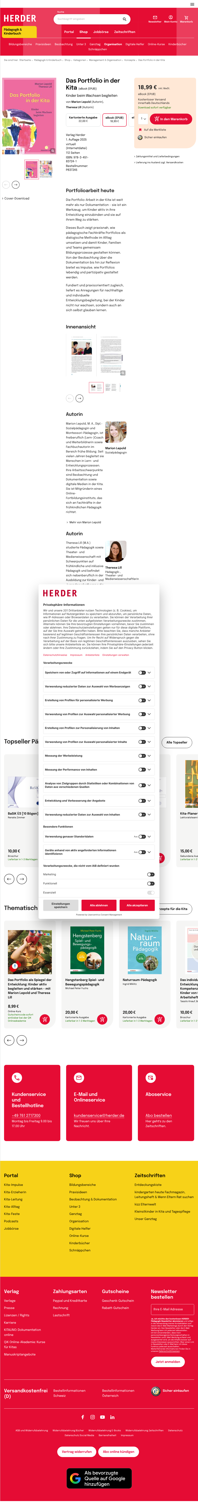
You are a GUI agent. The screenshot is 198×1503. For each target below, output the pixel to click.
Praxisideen (43, 44)
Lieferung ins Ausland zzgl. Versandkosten (159, 162)
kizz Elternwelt (145, 1204)
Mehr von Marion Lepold (85, 522)
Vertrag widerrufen (77, 1452)
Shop (83, 32)
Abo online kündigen (118, 1452)
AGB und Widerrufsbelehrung (32, 1431)
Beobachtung (64, 44)
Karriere (10, 1322)
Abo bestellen (159, 1116)
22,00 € (83, 120)
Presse (9, 1308)
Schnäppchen (97, 49)
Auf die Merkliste (155, 130)
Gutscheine (115, 1291)
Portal (69, 32)
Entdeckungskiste (148, 1185)
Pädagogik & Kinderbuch (47, 60)
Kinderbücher (178, 44)
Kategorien (79, 60)
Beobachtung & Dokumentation (93, 1199)
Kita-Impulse (13, 1185)
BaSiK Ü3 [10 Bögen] (23, 813)
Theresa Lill (73, 107)
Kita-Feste (12, 1214)
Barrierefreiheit (107, 1435)
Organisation (113, 44)
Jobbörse (101, 32)
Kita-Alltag (12, 1207)
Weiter (16, 185)
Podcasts (11, 1221)
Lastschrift (61, 1315)
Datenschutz (175, 1431)
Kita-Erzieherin (15, 1192)
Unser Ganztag (146, 1219)
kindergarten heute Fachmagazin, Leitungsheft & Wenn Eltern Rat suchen (164, 1195)
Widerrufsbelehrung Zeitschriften (144, 1431)
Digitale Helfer (135, 44)
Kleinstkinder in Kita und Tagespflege (162, 1211)
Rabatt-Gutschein (115, 1308)
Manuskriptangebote (20, 1354)
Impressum (127, 1435)
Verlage (9, 1301)
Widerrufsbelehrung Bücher (68, 1431)
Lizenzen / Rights (16, 1315)
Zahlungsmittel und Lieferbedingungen (157, 156)
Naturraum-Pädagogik (140, 980)
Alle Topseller (176, 742)
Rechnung (60, 1308)
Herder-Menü (194, 4)
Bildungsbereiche (20, 44)
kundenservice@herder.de (99, 1116)
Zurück (6, 185)
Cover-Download (16, 198)
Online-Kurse (156, 44)
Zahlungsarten (70, 1291)
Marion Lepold (81, 102)
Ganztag (95, 44)
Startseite (25, 60)
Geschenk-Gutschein (118, 1301)
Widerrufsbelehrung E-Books (105, 1431)
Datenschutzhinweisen (169, 1351)
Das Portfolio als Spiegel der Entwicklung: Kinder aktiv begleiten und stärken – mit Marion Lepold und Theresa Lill (30, 988)
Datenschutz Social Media (79, 1435)
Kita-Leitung (13, 1199)
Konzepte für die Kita (171, 909)
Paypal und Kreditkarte (70, 1301)
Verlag (11, 1291)
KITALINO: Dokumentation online (22, 1332)
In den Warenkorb (174, 119)
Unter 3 (81, 44)
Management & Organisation (105, 60)
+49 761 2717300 (26, 1116)
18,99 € (115, 120)
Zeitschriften (124, 32)
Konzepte (130, 60)
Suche (60, 12)
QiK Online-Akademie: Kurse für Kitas (24, 1345)
